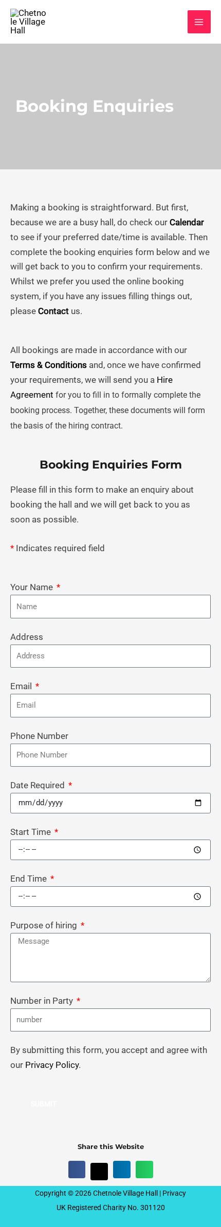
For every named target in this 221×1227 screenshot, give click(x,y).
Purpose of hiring (44, 925)
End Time (29, 878)
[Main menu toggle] (199, 22)
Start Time (31, 832)
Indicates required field (57, 548)
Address (26, 637)
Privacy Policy (52, 1065)
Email (22, 686)
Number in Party (42, 1001)
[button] (77, 1169)
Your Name (32, 587)
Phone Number (39, 736)
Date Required (38, 785)
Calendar (187, 222)
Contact (53, 311)
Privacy (174, 1193)
